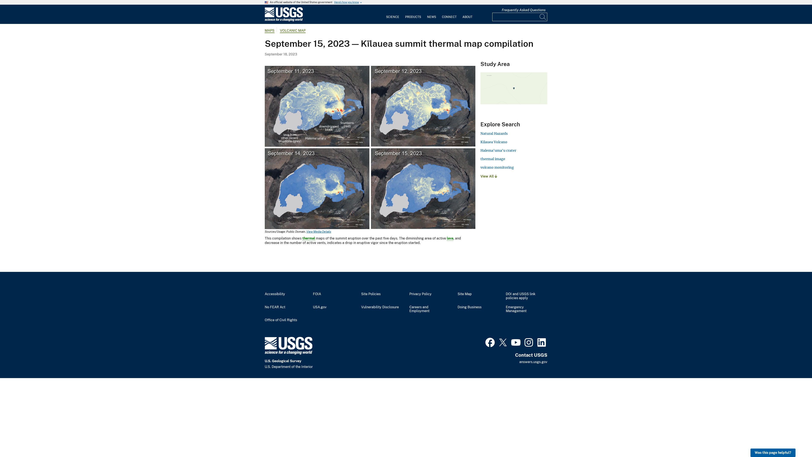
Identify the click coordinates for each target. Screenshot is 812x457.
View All (487, 176)
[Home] (284, 20)
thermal (308, 238)
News (431, 17)
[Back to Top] (797, 442)
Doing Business (469, 307)
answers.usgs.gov (533, 362)
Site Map (465, 294)
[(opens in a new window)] (490, 342)
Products (413, 17)
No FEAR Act (275, 307)
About (467, 17)
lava (450, 238)
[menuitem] (392, 14)
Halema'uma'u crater (498, 150)
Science (392, 17)
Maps (269, 31)
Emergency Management (516, 309)
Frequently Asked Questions (524, 10)
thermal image (492, 159)
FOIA (317, 294)
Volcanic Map (293, 31)
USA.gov (319, 307)
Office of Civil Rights (281, 320)
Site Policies (371, 294)
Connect (449, 17)
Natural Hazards (494, 133)
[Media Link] (370, 148)
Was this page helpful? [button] (773, 453)
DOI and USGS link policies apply (520, 296)
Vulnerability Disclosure (380, 307)
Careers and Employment (419, 309)
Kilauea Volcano (493, 142)
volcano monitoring (497, 167)
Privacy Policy (420, 294)
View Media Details (318, 231)
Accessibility (275, 294)
